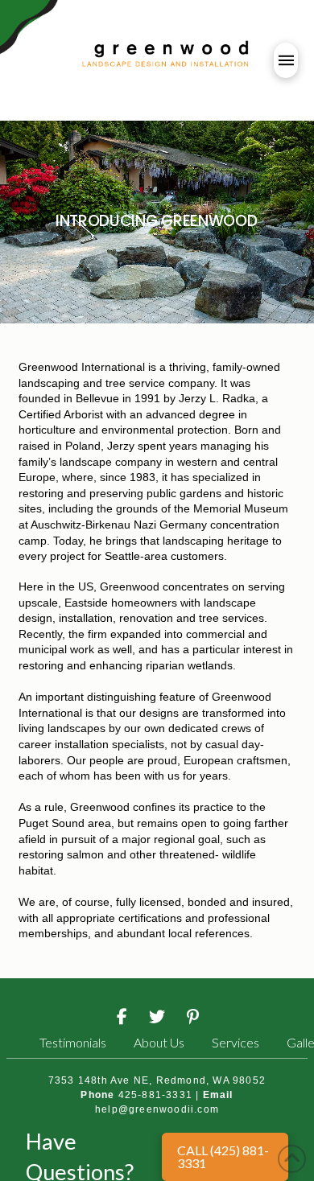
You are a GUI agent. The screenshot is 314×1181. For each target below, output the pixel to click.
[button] (286, 60)
